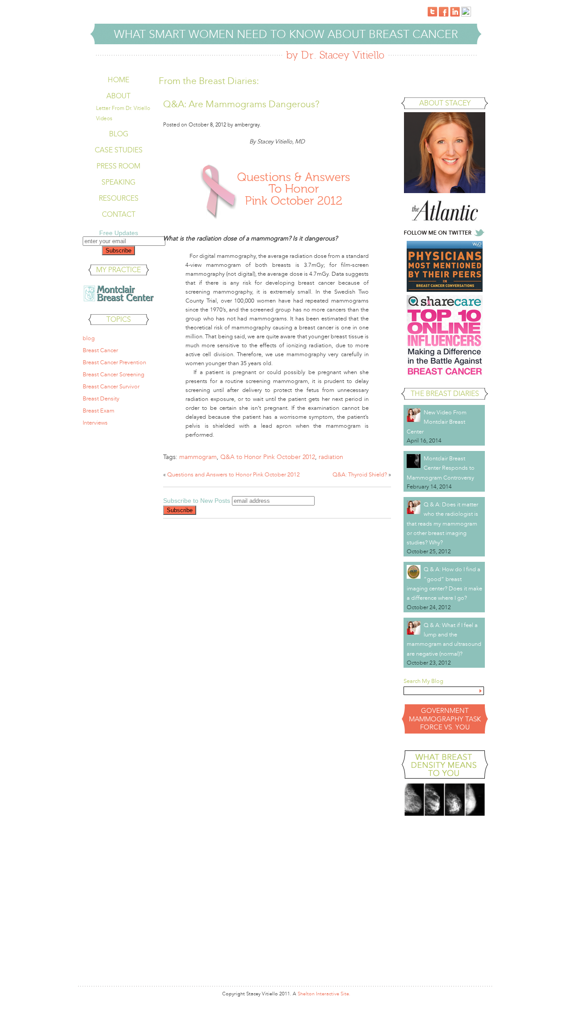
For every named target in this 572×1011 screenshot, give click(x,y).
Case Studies (119, 150)
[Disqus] (277, 639)
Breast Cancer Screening (113, 374)
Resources (119, 198)
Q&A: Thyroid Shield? (359, 474)
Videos (104, 118)
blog (89, 338)
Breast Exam (98, 410)
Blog (118, 134)
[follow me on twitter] (444, 236)
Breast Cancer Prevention (114, 362)
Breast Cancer (100, 350)
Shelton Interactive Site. (324, 994)
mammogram (198, 457)
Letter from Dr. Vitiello (123, 108)
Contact (118, 214)
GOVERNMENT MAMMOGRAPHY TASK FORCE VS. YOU (445, 719)
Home (118, 80)
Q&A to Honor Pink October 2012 (267, 457)
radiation (331, 457)
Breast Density (101, 398)
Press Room (118, 166)
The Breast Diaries (445, 393)
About (118, 96)
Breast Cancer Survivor (111, 386)
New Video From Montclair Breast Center (437, 422)
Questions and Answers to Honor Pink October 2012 (233, 474)
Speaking (118, 182)
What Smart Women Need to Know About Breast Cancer (286, 34)
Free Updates (118, 232)
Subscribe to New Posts (196, 500)
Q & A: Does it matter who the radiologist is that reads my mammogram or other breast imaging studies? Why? (442, 523)
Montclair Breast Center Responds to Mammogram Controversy (441, 468)
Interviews (95, 422)
